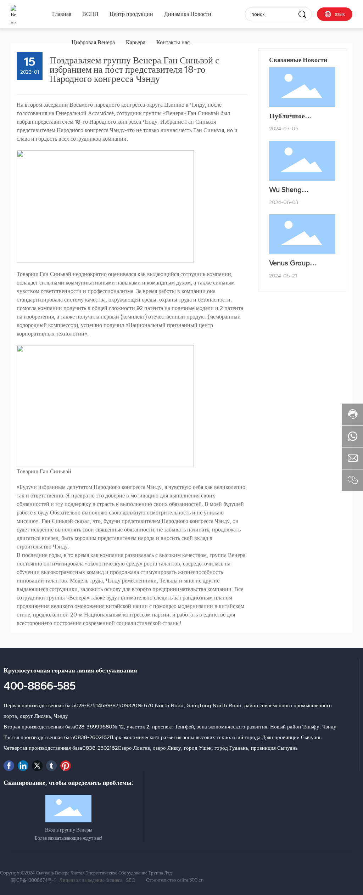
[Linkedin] (23, 765)
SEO (130, 880)
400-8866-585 (40, 685)
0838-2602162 (92, 737)
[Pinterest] (65, 765)
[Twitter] (37, 765)
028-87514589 (93, 705)
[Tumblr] (51, 765)
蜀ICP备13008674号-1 (33, 880)
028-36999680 (93, 727)
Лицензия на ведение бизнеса (90, 880)
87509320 (125, 705)
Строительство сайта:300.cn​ (174, 880)
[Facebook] (9, 765)
